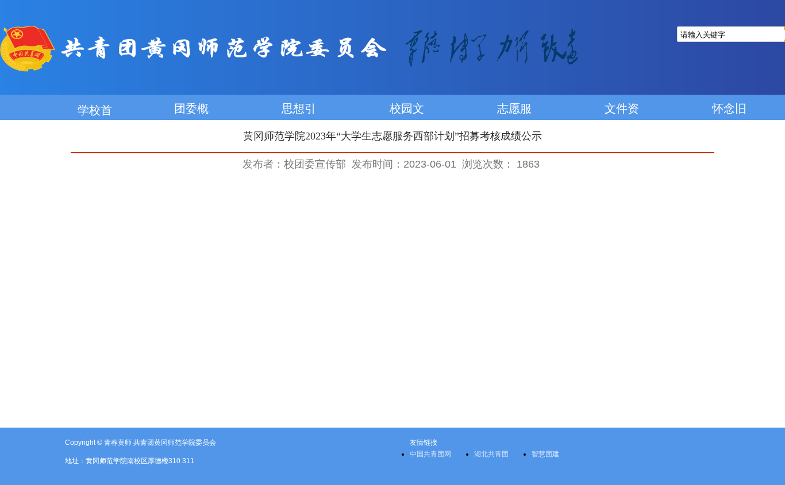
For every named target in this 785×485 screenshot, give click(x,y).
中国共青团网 (430, 454)
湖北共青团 (491, 454)
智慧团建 (545, 454)
